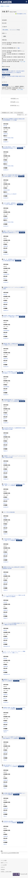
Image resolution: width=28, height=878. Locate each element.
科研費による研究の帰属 (6, 871)
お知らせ (3, 867)
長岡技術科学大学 (6, 646)
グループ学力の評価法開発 (9, 512)
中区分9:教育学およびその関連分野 (13, 72)
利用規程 (3, 869)
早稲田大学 (5, 450)
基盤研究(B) (5, 133)
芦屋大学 (5, 731)
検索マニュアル (4, 862)
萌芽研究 (5, 525)
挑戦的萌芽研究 (6, 274)
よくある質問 (4, 865)
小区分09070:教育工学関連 (12, 76)
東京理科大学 (5, 141)
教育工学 (4, 71)
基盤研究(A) (5, 302)
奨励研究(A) (5, 752)
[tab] (14, 98)
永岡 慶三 (5, 574)
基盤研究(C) (5, 610)
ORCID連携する (20, 13)
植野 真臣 (5, 294)
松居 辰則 (5, 602)
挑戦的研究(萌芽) (6, 190)
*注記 (25, 13)
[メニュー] (26, 2)
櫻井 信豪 (5, 125)
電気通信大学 (5, 310)
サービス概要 (4, 860)
